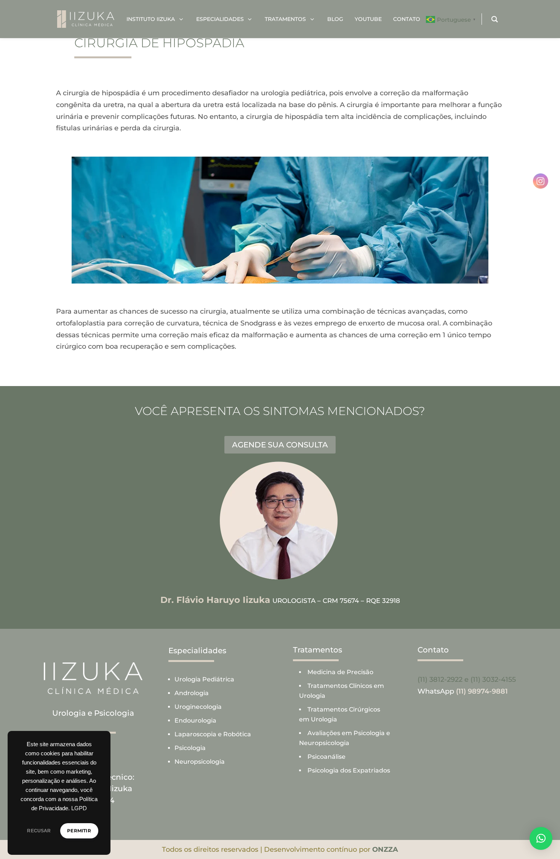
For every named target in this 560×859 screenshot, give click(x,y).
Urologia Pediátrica (204, 679)
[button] (541, 838)
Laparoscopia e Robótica (212, 734)
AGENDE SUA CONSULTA (280, 444)
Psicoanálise (326, 756)
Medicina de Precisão (340, 672)
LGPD (79, 808)
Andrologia (191, 693)
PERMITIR (79, 830)
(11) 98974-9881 (482, 691)
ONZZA (385, 849)
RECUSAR (39, 830)
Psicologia (190, 748)
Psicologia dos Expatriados (348, 770)
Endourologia (195, 720)
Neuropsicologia (199, 761)
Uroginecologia (198, 706)
